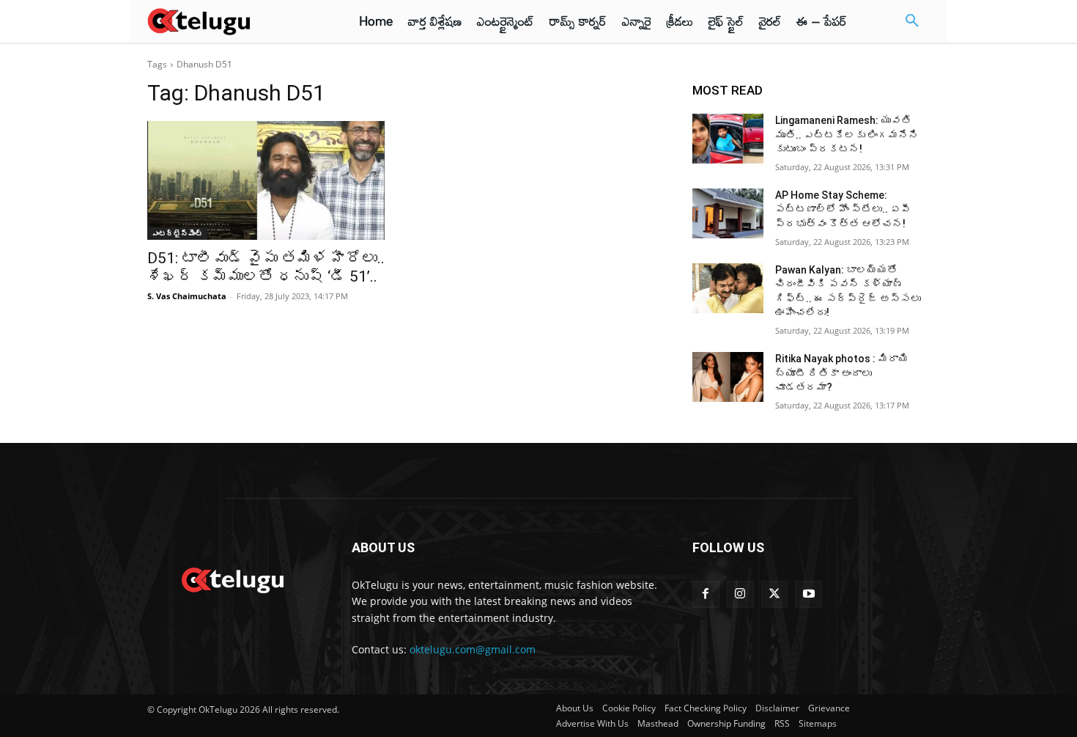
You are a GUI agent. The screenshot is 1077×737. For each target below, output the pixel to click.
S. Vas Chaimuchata (186, 295)
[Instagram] (740, 594)
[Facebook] (705, 594)
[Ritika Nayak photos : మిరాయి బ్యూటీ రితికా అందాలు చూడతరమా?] (727, 377)
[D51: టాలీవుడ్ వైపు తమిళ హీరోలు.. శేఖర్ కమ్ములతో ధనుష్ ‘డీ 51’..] (266, 180)
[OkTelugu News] (232, 578)
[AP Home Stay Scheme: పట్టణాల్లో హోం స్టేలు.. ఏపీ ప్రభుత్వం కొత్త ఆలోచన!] (727, 213)
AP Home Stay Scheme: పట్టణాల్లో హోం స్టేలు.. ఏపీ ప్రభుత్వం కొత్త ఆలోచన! (843, 209)
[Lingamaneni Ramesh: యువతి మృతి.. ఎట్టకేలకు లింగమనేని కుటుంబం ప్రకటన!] (727, 139)
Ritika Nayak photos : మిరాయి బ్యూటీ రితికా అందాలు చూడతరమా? (841, 373)
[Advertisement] (82, 271)
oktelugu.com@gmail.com (473, 649)
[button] (912, 21)
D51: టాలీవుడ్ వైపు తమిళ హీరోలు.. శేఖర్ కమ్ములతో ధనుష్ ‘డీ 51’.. (266, 267)
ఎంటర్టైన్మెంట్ (177, 233)
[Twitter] (774, 594)
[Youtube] (808, 594)
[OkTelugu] (232, 21)
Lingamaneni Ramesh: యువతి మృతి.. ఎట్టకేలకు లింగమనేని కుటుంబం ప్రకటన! (847, 134)
